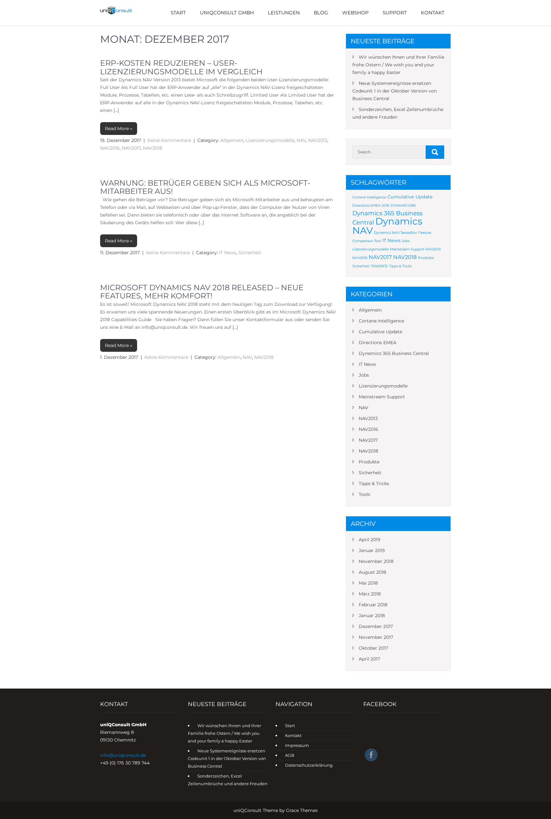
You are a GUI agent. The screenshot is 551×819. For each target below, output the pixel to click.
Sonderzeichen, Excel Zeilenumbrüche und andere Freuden (397, 113)
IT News (227, 252)
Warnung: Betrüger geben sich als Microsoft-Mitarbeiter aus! (205, 187)
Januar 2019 (372, 550)
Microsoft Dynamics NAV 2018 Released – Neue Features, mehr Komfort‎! (202, 291)
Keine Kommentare (169, 140)
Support (395, 13)
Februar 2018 (373, 605)
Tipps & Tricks (400, 266)
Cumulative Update (410, 197)
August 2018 (372, 572)
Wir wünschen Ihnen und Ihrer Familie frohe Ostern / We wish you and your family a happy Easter (398, 64)
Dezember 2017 (376, 626)
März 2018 (370, 594)
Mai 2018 (368, 583)
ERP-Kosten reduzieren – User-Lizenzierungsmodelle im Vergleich (181, 67)
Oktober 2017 (373, 648)
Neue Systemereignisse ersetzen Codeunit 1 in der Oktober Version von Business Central (394, 90)
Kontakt (432, 13)
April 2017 (369, 659)
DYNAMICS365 (403, 205)
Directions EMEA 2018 (370, 205)
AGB (289, 755)
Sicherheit (250, 252)
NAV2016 (110, 148)
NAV (301, 140)
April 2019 (369, 539)
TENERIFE (379, 266)
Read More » (118, 128)
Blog (321, 13)
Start (178, 13)
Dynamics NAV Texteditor (395, 233)
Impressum (297, 745)
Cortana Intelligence (369, 197)
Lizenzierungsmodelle (270, 140)
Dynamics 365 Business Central (394, 353)
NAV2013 (317, 140)
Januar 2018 (372, 615)
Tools (364, 494)
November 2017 (376, 637)
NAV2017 (131, 148)
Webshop (355, 13)
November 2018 (376, 561)
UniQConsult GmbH (227, 13)
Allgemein (231, 140)
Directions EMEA (377, 342)
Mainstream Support (407, 249)
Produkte (426, 258)
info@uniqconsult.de (123, 755)
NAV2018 (152, 148)
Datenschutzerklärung (309, 765)
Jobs (405, 241)
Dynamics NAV (387, 226)
